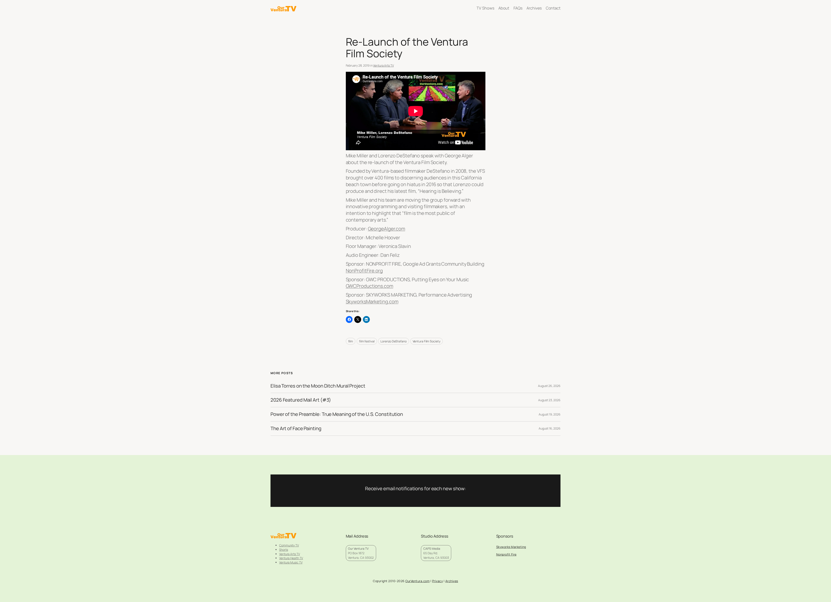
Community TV (289, 545)
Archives (451, 581)
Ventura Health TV (291, 558)
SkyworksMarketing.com (372, 301)
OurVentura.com (417, 581)
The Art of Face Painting (296, 428)
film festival (367, 341)
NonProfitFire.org (364, 270)
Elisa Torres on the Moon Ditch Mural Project (318, 386)
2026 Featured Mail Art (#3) (301, 400)
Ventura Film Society (426, 341)
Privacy (437, 581)
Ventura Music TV (290, 562)
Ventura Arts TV (383, 65)
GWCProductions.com (369, 286)
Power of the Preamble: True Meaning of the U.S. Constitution (337, 414)
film (350, 341)
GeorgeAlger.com (386, 228)
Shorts (283, 550)
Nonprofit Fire (506, 554)
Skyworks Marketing (511, 547)
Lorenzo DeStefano (393, 341)
